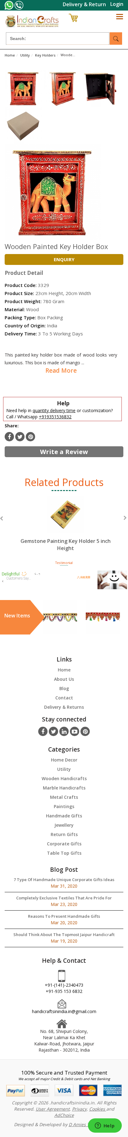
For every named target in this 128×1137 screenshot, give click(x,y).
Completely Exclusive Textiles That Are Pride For (64, 898)
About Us (64, 679)
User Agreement (53, 1109)
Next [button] (125, 518)
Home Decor (64, 760)
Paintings (64, 806)
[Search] (116, 38)
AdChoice (64, 1115)
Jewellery (64, 825)
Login (116, 4)
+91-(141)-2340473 (64, 985)
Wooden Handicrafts (64, 778)
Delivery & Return (84, 4)
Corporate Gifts (64, 844)
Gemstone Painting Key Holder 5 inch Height (66, 545)
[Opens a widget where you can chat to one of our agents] (105, 1126)
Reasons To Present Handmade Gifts (64, 916)
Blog (64, 688)
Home (64, 670)
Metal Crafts (64, 797)
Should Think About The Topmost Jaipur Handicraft (64, 934)
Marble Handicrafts (64, 788)
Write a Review (64, 452)
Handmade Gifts (64, 816)
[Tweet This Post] (20, 436)
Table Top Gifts (64, 853)
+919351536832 (55, 417)
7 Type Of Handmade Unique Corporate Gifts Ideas (64, 879)
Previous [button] (1, 518)
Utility (64, 769)
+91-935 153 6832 (64, 991)
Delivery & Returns (64, 707)
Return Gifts (64, 834)
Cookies (97, 1109)
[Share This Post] (30, 436)
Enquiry (64, 259)
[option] (65, 529)
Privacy (79, 1109)
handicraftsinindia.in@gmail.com (64, 1011)
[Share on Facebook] (9, 436)
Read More (61, 370)
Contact (64, 698)
